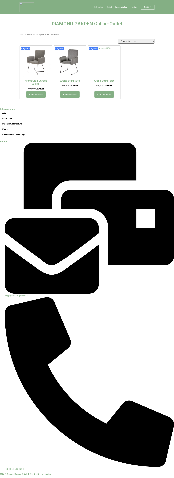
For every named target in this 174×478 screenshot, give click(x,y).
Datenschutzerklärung (12, 124)
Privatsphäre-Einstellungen (14, 135)
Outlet (109, 7)
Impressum (7, 118)
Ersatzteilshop (121, 7)
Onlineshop (98, 7)
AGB (4, 113)
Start (21, 34)
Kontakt (134, 7)
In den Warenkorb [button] (36, 94)
